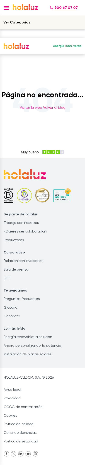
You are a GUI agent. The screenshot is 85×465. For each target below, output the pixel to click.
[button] (6, 8)
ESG (7, 278)
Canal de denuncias (20, 432)
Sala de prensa (16, 269)
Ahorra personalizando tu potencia (32, 345)
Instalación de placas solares (27, 354)
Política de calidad (19, 424)
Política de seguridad (21, 441)
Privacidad (12, 398)
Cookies (10, 415)
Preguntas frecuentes (22, 299)
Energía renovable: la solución (28, 337)
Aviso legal (12, 389)
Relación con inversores (23, 260)
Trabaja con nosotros (21, 222)
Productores (14, 240)
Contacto (12, 316)
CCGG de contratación (23, 407)
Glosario (10, 307)
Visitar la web (31, 107)
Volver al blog (54, 107)
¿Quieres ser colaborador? (25, 231)
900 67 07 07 (66, 7)
